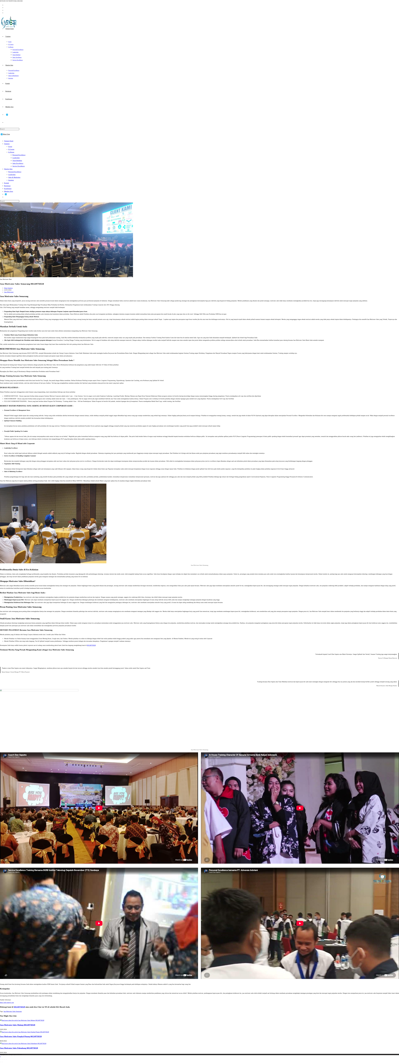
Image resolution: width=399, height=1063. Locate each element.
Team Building (17, 160)
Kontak (6, 183)
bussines (11, 180)
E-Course (11, 149)
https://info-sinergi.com (7, 1002)
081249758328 (91, 645)
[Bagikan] (4, 1059)
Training (7, 144)
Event (10, 146)
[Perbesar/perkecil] (0, 1059)
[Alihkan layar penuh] (2, 1059)
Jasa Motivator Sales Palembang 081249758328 (19, 1048)
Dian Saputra (8, 288)
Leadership (16, 158)
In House (11, 152)
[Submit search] (20, 201)
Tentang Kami (8, 141)
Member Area (8, 191)
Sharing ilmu (8, 169)
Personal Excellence (18, 155)
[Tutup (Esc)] (6, 1059)
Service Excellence (18, 166)
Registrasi (7, 186)
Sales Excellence (17, 163)
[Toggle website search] (5, 122)
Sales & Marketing (14, 177)
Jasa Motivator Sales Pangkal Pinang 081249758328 (21, 1036)
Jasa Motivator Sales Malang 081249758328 (17, 1025)
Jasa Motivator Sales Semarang (13, 1011)
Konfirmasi (7, 188)
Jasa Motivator (9, 292)
